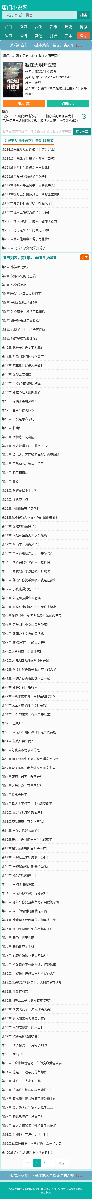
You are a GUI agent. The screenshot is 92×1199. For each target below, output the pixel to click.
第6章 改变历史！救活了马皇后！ (25, 311)
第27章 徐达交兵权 (15, 499)
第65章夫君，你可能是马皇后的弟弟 (27, 839)
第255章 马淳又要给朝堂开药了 (24, 248)
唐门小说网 (14, 7)
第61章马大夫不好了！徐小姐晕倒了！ (28, 803)
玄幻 (23, 26)
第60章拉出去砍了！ (16, 794)
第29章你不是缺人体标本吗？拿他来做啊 (30, 517)
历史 (68, 26)
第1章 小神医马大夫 (15, 267)
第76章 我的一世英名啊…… (21, 937)
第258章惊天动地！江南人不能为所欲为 (29, 221)
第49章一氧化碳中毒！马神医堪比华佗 (28, 696)
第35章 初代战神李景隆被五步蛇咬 (26, 571)
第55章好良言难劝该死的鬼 (21, 750)
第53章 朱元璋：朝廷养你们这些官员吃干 (30, 732)
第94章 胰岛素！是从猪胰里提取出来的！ (30, 1098)
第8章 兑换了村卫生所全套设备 (23, 329)
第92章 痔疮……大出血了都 (21, 1080)
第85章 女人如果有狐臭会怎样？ (24, 1018)
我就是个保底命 (45, 71)
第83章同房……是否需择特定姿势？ (27, 1000)
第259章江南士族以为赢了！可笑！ (26, 212)
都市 (53, 26)
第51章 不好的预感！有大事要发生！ (27, 714)
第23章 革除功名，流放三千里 (23, 463)
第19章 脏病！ (12, 428)
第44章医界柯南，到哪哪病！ (22, 651)
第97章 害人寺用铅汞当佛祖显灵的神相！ (30, 1125)
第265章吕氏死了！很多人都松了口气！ (29, 158)
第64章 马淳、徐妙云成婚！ (21, 830)
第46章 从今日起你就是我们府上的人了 (29, 669)
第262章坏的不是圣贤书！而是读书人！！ (31, 185)
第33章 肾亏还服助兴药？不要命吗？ (27, 553)
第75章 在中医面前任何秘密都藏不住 (27, 928)
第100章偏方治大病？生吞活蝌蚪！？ (28, 1152)
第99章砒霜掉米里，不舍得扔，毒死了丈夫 (32, 1143)
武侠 (38, 26)
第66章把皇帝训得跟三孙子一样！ (25, 848)
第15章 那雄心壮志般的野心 (21, 392)
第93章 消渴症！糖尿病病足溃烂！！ (27, 1089)
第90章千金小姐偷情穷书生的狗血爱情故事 (32, 1063)
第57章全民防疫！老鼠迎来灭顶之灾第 (28, 767)
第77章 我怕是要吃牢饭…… (21, 946)
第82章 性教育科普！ (16, 991)
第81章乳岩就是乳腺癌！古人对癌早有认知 (32, 982)
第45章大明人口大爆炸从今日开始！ (27, 660)
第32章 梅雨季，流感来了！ (21, 544)
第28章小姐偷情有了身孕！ (21, 508)
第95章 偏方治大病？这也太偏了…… (27, 1107)
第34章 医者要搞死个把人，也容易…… (29, 562)
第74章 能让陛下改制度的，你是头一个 (29, 919)
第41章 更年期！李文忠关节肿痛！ (26, 624)
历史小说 (28, 55)
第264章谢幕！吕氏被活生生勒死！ (26, 167)
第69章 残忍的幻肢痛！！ (20, 875)
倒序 (85, 257)
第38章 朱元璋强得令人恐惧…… (24, 597)
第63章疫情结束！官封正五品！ (24, 821)
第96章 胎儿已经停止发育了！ (23, 1116)
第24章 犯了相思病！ (16, 472)
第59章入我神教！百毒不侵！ (22, 785)
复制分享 (82, 131)
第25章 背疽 (10, 481)
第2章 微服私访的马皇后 (19, 275)
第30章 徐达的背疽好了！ (20, 526)
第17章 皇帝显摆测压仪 (18, 410)
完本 (68, 35)
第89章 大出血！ (13, 1054)
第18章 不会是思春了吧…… (21, 419)
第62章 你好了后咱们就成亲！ (23, 812)
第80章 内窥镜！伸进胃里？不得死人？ (29, 973)
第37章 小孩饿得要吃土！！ (21, 589)
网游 (83, 26)
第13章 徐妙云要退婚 (16, 374)
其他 (38, 35)
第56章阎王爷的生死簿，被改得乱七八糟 (30, 758)
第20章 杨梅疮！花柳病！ (20, 436)
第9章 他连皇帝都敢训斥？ (20, 338)
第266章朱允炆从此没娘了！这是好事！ (29, 149)
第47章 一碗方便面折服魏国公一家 (26, 678)
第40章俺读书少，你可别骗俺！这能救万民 (32, 615)
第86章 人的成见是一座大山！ (23, 1027)
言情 (23, 35)
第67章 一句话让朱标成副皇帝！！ (26, 857)
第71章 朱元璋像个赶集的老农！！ (26, 893)
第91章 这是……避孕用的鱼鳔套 (24, 1072)
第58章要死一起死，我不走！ (22, 776)
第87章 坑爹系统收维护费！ (21, 1036)
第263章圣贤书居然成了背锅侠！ (25, 176)
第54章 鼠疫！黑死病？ (18, 741)
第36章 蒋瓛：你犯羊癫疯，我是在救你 (29, 580)
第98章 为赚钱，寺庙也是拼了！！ (26, 1134)
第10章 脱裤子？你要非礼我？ (23, 347)
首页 (8, 26)
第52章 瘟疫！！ (13, 723)
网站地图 (46, 1193)
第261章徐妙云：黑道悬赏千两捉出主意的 (31, 194)
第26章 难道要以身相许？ (20, 490)
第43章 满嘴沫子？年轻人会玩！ (24, 642)
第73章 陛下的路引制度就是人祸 (24, 911)
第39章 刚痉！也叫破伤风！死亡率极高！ (30, 606)
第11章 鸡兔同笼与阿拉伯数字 (23, 356)
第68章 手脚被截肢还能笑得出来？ (26, 866)
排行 (53, 35)
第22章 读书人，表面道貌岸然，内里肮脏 (30, 454)
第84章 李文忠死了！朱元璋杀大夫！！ (29, 1009)
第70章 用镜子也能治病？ (20, 884)
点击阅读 (68, 103)
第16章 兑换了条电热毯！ (20, 401)
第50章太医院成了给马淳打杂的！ (25, 705)
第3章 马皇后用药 (14, 284)
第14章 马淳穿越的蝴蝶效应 (21, 383)
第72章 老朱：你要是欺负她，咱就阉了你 (30, 902)
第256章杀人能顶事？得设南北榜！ (26, 239)
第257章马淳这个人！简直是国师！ (26, 230)
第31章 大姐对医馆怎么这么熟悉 (24, 535)
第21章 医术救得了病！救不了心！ (26, 445)
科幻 (8, 35)
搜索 (83, 14)
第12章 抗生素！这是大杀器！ (23, 365)
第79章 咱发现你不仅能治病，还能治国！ (30, 964)
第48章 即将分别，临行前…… (23, 687)
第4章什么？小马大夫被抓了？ (23, 293)
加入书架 (24, 103)
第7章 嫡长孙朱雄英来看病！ (22, 320)
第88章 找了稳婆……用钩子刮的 (24, 1045)
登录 (83, 35)
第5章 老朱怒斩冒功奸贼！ (20, 302)
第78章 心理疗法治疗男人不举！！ (26, 955)
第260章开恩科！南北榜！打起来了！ (28, 203)
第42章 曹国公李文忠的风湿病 (23, 633)
